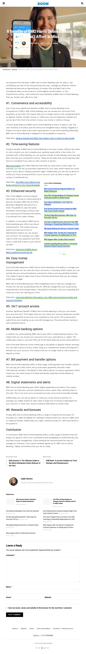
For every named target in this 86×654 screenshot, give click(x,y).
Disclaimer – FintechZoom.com (63, 628)
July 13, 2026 (47, 529)
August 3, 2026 (24, 519)
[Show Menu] (4, 3)
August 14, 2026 (58, 506)
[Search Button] (82, 3)
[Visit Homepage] (43, 3)
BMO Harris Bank (13, 166)
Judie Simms (32, 43)
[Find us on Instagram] (48, 648)
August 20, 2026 (21, 504)
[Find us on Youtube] (42, 648)
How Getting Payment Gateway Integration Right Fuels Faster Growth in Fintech (60, 210)
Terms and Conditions (43, 628)
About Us (15, 628)
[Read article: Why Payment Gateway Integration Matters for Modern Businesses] (10, 501)
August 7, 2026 (11, 513)
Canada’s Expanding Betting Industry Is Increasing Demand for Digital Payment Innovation (60, 245)
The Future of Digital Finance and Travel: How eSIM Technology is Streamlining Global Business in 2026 (61, 223)
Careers (31, 628)
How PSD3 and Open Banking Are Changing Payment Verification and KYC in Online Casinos (61, 196)
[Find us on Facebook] (36, 648)
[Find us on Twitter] (39, 648)
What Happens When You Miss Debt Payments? (59, 239)
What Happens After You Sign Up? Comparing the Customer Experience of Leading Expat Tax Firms (60, 234)
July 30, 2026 (10, 527)
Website (48, 597)
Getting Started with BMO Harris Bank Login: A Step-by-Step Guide (45, 138)
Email (9, 597)
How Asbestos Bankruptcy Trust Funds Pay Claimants (22, 511)
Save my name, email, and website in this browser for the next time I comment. (40, 608)
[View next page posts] (64, 253)
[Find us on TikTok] (45, 648)
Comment (10, 555)
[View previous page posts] (60, 253)
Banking (55, 43)
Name (9, 587)
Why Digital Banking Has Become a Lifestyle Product (61, 228)
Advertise (24, 628)
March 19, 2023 (45, 43)
